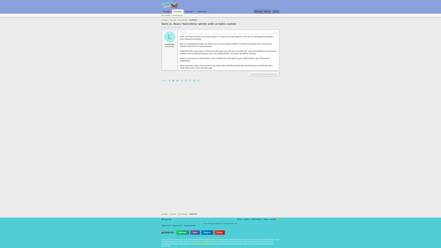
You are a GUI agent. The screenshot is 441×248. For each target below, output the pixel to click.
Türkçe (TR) (167, 219)
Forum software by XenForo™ (220, 223)
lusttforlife (166, 27)
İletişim (239, 219)
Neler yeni (189, 11)
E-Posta (219, 232)
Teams (195, 232)
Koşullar (246, 219)
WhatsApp (182, 232)
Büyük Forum (177, 225)
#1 (277, 32)
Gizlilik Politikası (256, 219)
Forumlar (178, 11)
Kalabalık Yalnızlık (189, 225)
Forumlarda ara (177, 15)
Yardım (265, 219)
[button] (195, 11)
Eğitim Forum (166, 225)
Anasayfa (166, 11)
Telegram (207, 232)
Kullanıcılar (202, 11)
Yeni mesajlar (165, 15)
